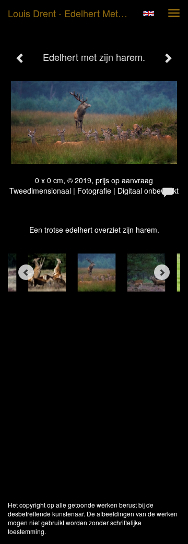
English (149, 13)
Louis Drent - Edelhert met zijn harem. (72, 13)
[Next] (162, 272)
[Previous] (26, 272)
